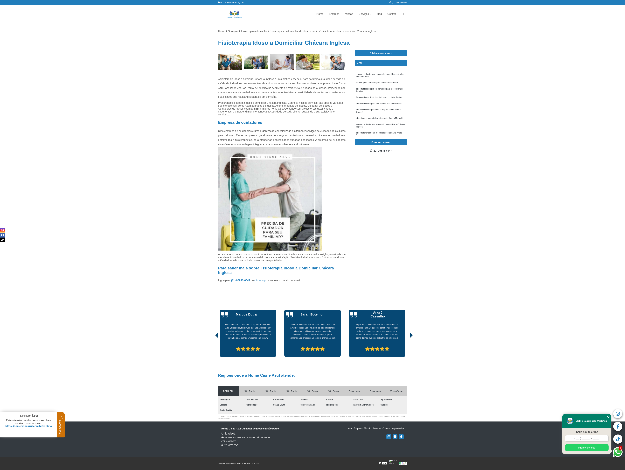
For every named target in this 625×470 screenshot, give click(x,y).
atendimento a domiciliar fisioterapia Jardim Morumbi (379, 118)
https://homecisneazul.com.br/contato (28, 426)
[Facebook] (395, 436)
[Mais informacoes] (403, 14)
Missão (349, 14)
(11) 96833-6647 (399, 2)
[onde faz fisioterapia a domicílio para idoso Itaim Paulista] (333, 62)
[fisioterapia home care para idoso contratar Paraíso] (308, 62)
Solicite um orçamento (380, 53)
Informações (60, 426)
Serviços (364, 14)
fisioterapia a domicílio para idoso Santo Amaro (377, 83)
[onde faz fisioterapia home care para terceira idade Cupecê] (282, 62)
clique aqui (260, 280)
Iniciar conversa (586, 447)
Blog (379, 14)
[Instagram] (388, 436)
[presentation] (212, 347)
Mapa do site (397, 428)
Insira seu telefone (587, 432)
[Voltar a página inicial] (234, 14)
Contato (391, 14)
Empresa (334, 14)
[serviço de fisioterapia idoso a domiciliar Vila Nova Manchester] (256, 62)
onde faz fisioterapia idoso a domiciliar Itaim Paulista (379, 103)
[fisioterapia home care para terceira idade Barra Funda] (230, 62)
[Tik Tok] (401, 436)
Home (319, 14)
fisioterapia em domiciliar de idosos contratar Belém (379, 97)
